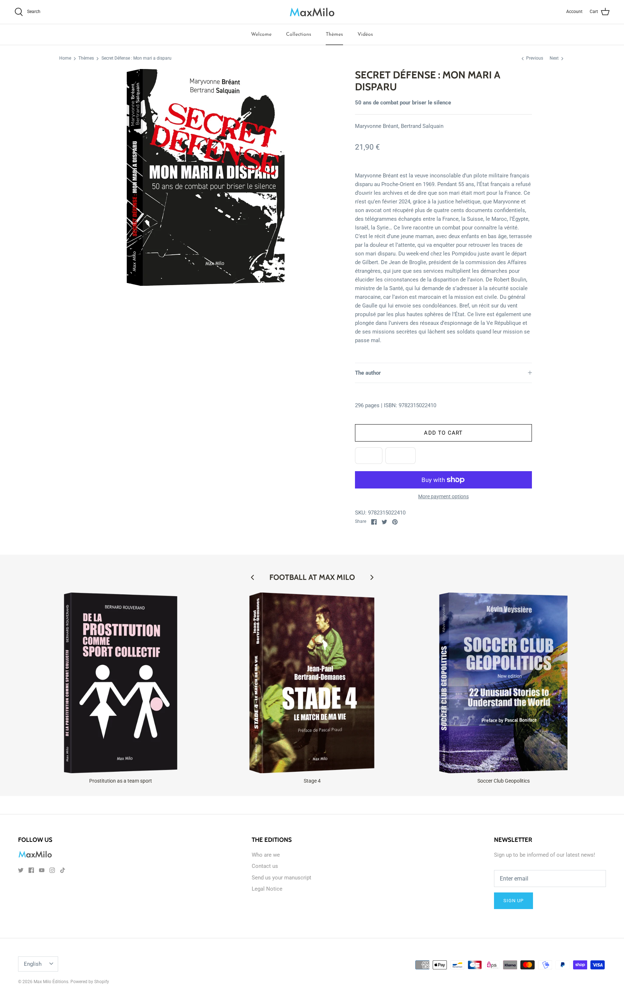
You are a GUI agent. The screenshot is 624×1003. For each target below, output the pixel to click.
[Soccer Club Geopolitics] (503, 683)
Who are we (266, 855)
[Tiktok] (62, 870)
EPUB (368, 455)
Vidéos (365, 34)
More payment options (443, 496)
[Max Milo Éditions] (312, 12)
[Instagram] (52, 870)
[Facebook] (31, 870)
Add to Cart (443, 433)
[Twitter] (20, 870)
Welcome (261, 34)
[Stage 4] (312, 683)
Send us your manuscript (281, 877)
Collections (298, 34)
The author (368, 373)
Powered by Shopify (89, 981)
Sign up (513, 900)
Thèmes (334, 34)
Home (65, 58)
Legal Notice (267, 889)
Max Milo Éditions (51, 981)
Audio (400, 455)
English (33, 964)
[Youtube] (41, 870)
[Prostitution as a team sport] (120, 683)
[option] (206, 177)
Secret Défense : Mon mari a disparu (136, 58)
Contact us (265, 866)
